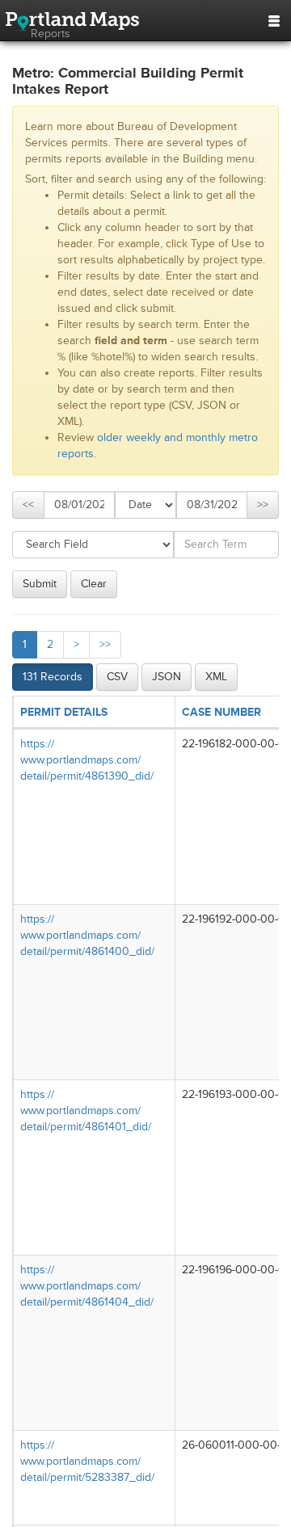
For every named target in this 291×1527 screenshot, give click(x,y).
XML (216, 677)
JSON (166, 677)
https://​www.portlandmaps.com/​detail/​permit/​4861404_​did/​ (87, 1286)
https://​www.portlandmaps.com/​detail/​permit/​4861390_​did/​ (87, 760)
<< (28, 504)
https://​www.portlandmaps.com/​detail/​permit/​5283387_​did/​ (87, 1461)
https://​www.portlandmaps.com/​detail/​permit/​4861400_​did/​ (87, 935)
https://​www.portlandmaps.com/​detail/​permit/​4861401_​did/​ (85, 1110)
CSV (117, 677)
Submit (40, 584)
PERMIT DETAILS (64, 712)
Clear (94, 584)
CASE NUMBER (221, 712)
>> (262, 504)
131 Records (52, 677)
